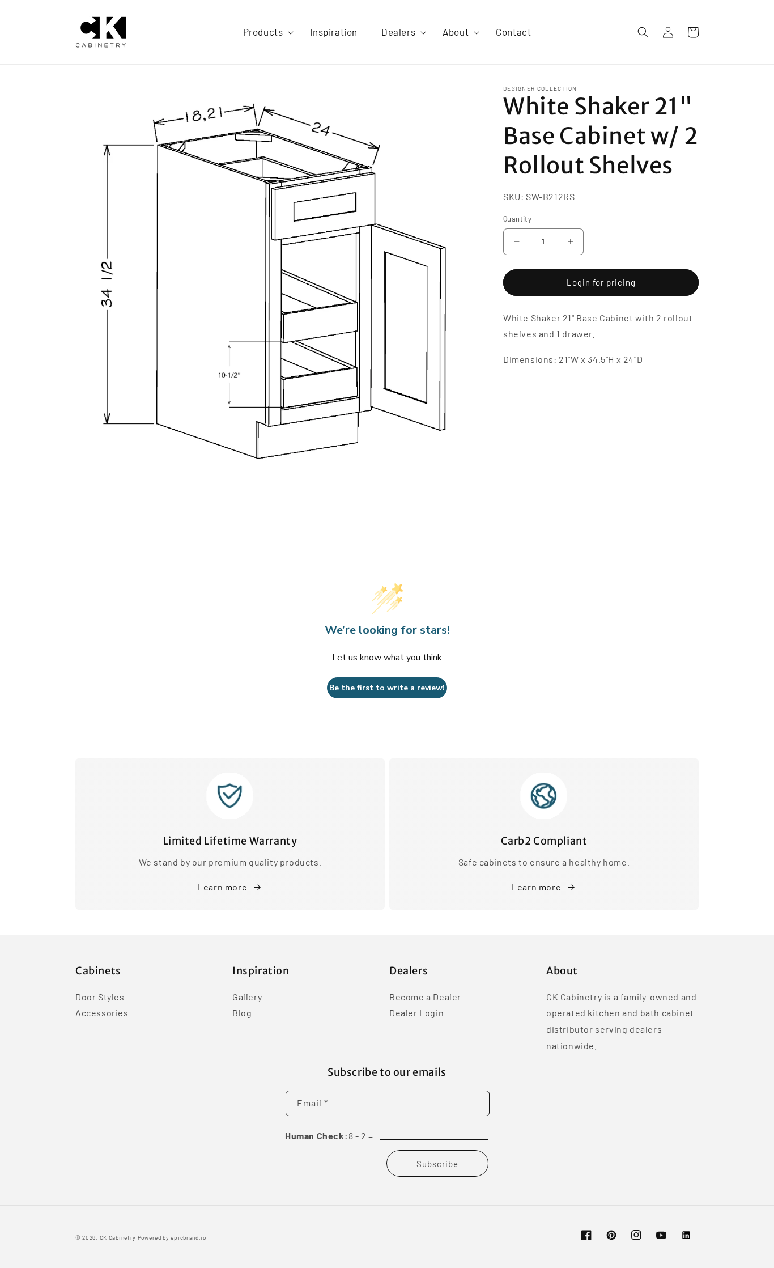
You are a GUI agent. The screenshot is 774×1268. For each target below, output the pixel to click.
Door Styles (100, 997)
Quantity (517, 218)
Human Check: (316, 1135)
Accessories (102, 1012)
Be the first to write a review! (387, 687)
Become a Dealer (425, 997)
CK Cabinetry (118, 1237)
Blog (242, 1012)
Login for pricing (601, 282)
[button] (265, 32)
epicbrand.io (188, 1237)
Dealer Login (416, 1012)
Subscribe (437, 1164)
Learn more (222, 886)
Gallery (247, 997)
